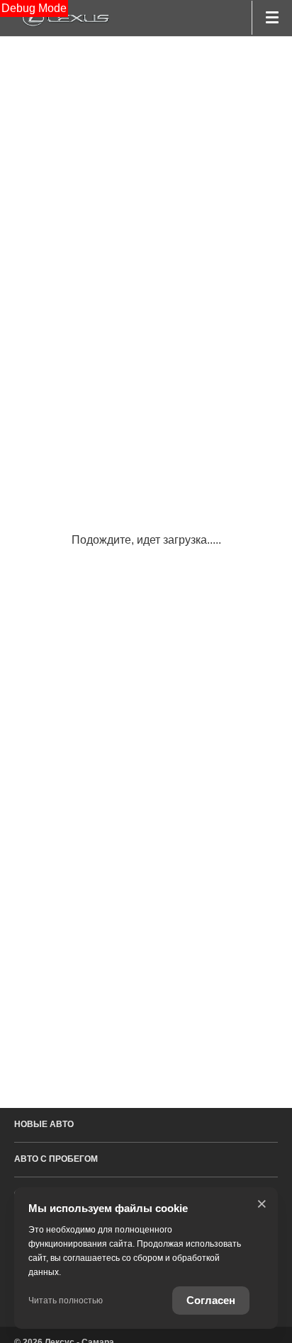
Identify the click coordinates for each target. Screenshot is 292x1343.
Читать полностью (65, 1300)
